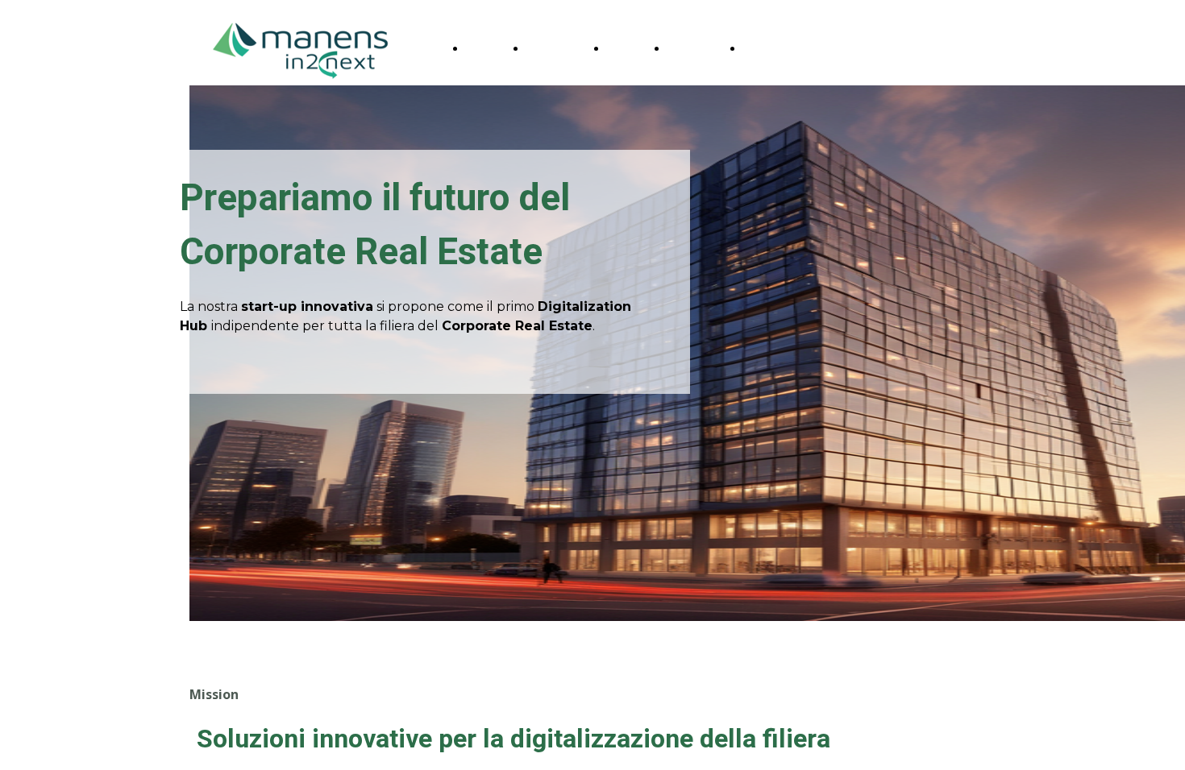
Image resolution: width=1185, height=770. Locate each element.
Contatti (766, 48)
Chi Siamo (554, 48)
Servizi (625, 48)
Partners (693, 48)
